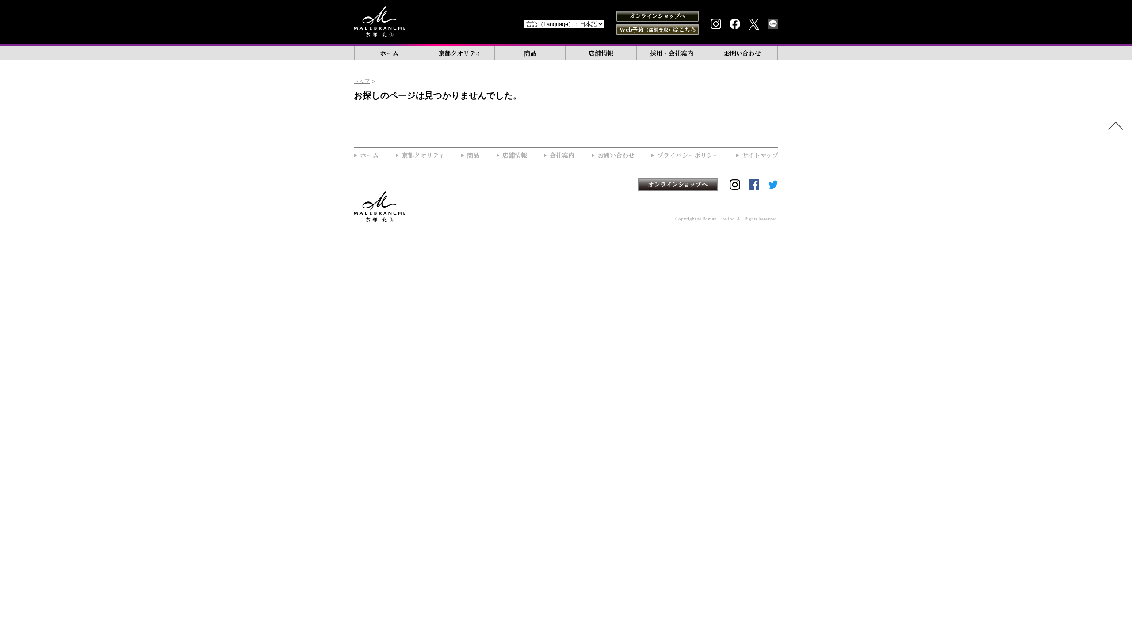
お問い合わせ (742, 53)
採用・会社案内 (671, 53)
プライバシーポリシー (688, 155)
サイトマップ (760, 155)
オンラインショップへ (657, 15)
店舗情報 (601, 53)
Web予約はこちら (658, 29)
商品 (530, 53)
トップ (362, 81)
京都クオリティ (459, 53)
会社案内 (562, 155)
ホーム (389, 53)
